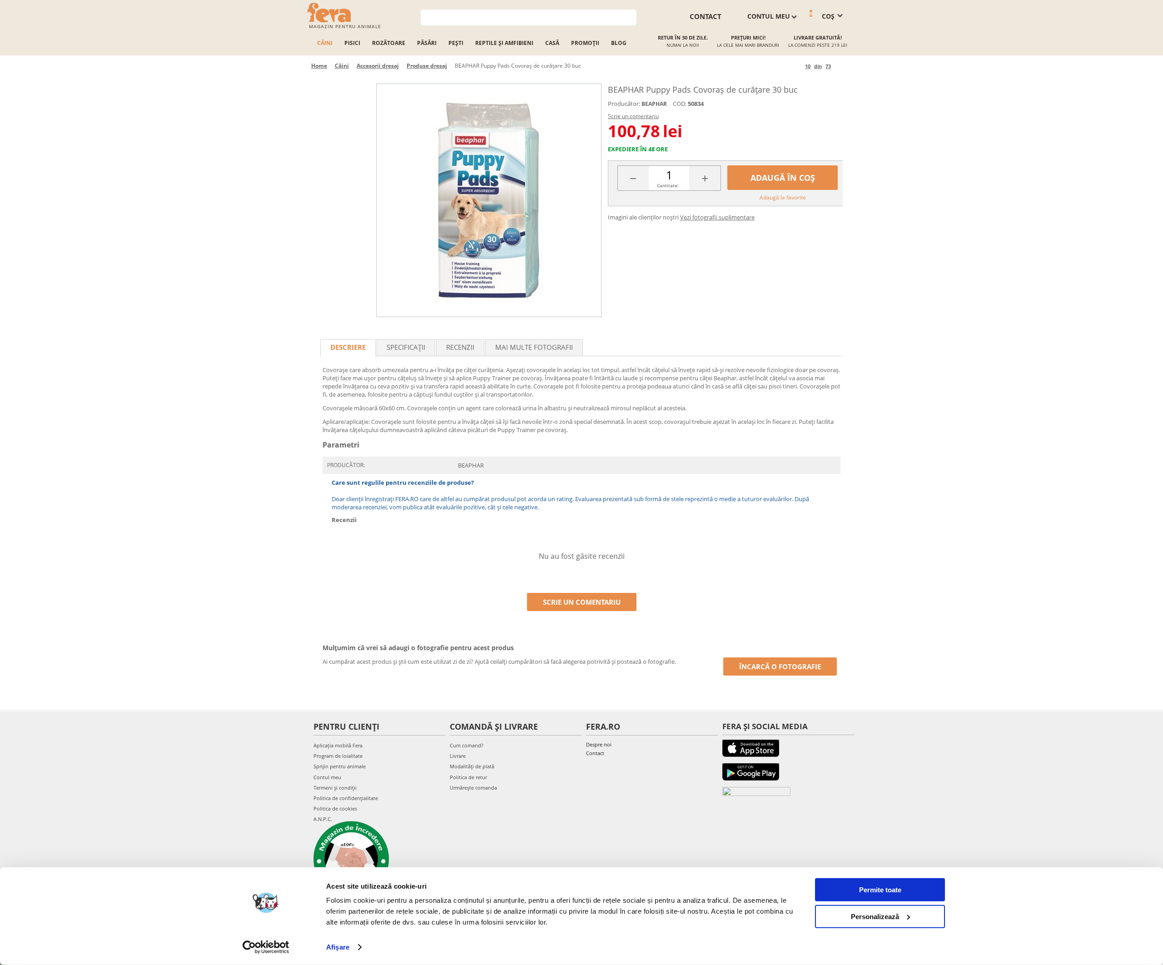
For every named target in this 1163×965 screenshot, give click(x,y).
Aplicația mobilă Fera (338, 745)
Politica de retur (468, 777)
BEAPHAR (654, 104)
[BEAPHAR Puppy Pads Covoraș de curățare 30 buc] (489, 200)
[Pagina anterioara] (796, 66)
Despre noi (598, 744)
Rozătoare (388, 43)
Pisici (352, 43)
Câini (325, 43)
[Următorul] (839, 66)
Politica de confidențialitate (345, 798)
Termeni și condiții (335, 787)
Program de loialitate (338, 755)
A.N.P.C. (322, 819)
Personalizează (875, 916)
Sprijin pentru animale (339, 766)
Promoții (585, 43)
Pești (455, 43)
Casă (552, 43)
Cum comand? (466, 745)
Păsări (427, 43)
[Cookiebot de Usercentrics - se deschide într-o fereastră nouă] (266, 947)
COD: (679, 103)
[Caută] (630, 17)
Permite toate (880, 890)
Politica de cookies (335, 808)
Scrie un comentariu (633, 116)
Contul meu (327, 777)
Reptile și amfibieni (504, 43)
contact (705, 16)
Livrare (458, 755)
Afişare (337, 947)
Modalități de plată (472, 766)
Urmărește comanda (473, 787)
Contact (595, 753)
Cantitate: (668, 185)
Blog (618, 43)
